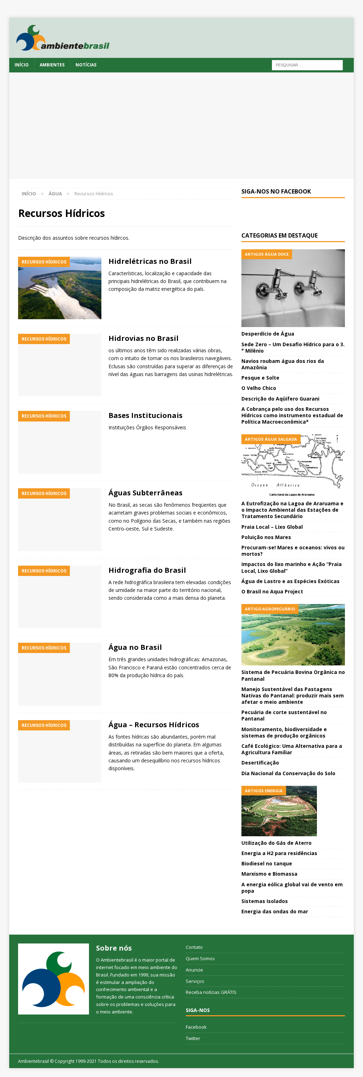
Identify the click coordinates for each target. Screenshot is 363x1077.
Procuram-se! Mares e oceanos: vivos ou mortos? (293, 550)
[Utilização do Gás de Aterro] (293, 811)
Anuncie (194, 970)
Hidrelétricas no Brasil (150, 261)
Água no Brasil (135, 647)
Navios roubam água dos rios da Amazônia (282, 364)
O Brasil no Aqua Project (272, 591)
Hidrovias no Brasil (143, 338)
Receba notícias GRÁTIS (211, 992)
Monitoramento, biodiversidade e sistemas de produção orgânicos (284, 732)
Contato (194, 947)
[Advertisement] (181, 125)
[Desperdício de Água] (293, 288)
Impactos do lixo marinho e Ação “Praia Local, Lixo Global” (291, 567)
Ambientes (52, 65)
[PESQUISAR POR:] (307, 64)
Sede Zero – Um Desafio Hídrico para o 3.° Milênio (293, 347)
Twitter (193, 1038)
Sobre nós (114, 948)
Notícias (86, 65)
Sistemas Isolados (264, 901)
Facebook (196, 1027)
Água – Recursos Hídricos (153, 724)
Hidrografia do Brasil (147, 570)
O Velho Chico (258, 388)
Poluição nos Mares (266, 537)
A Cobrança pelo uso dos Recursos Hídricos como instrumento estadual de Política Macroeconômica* (292, 415)
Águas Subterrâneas (145, 492)
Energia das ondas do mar (274, 911)
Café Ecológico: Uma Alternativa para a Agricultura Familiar (291, 749)
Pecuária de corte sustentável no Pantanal (284, 715)
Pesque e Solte (260, 377)
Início (22, 65)
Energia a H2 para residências (279, 853)
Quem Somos (200, 958)
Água (55, 193)
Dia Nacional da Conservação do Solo (288, 773)
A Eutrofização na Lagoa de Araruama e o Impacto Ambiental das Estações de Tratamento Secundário (292, 510)
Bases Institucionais (145, 415)
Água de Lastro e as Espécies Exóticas (290, 581)
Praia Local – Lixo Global (272, 526)
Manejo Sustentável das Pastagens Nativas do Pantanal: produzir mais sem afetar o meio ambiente (292, 695)
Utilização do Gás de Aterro (276, 842)
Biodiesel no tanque (266, 863)
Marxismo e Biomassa (269, 873)
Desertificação (260, 762)
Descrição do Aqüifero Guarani (280, 398)
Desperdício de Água (267, 333)
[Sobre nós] (53, 979)
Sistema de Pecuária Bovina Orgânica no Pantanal (293, 675)
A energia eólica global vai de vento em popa (292, 887)
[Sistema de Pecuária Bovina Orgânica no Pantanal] (293, 634)
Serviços (195, 981)
